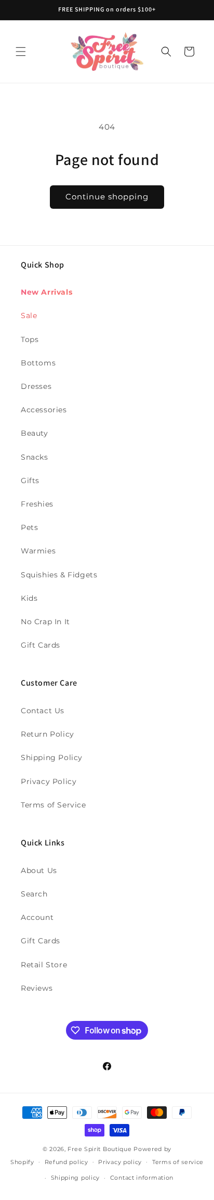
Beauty (34, 433)
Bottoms (38, 363)
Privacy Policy (48, 781)
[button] (20, 51)
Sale (29, 315)
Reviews (36, 988)
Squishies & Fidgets (59, 574)
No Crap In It (45, 621)
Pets (29, 527)
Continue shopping (107, 196)
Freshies (37, 504)
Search (34, 894)
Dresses (36, 386)
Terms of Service (53, 805)
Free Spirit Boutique (100, 1149)
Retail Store (44, 964)
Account (37, 917)
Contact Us (42, 710)
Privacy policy (120, 1162)
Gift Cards (40, 645)
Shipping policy (75, 1177)
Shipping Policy (52, 757)
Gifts (30, 480)
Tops (29, 339)
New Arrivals (46, 292)
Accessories (44, 409)
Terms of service (178, 1162)
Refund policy (66, 1162)
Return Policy (47, 734)
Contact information (141, 1177)
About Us (39, 870)
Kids (29, 598)
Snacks (34, 457)
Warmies (38, 550)
